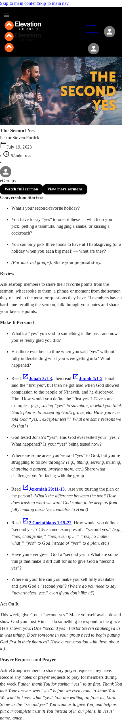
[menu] (6, 15)
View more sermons (65, 189)
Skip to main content (19, 3)
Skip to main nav (53, 3)
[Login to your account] (94, 49)
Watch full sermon (21, 189)
